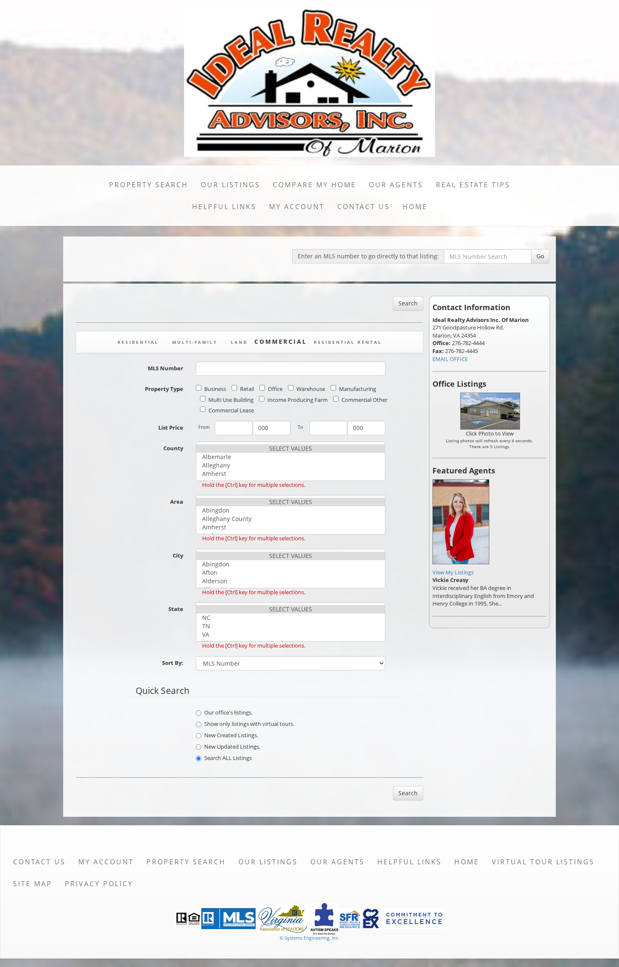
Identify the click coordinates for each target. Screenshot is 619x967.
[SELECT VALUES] (290, 448)
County (173, 448)
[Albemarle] (290, 457)
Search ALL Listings (228, 758)
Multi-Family (194, 342)
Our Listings (230, 184)
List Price (170, 427)
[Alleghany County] (290, 519)
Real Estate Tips (473, 184)
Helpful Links (224, 206)
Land (239, 342)
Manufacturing (357, 389)
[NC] (290, 618)
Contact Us (363, 206)
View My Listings (453, 572)
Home (415, 206)
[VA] (290, 634)
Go (540, 256)
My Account (297, 206)
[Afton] (290, 573)
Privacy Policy (99, 883)
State (175, 609)
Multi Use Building (230, 400)
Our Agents (396, 184)
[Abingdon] (290, 510)
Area (176, 501)
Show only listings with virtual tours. (249, 724)
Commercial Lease (231, 410)
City (178, 555)
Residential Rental (348, 342)
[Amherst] (290, 474)
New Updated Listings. (232, 746)
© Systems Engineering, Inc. (309, 938)
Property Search (148, 184)
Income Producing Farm (297, 400)
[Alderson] (290, 581)
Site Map (32, 883)
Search (408, 303)
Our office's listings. (228, 712)
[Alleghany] (290, 465)
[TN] (290, 626)
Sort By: (172, 663)
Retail (247, 389)
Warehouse (310, 389)
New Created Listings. (231, 735)
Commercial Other (364, 400)
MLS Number (165, 368)
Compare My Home (314, 184)
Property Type (164, 389)
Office (275, 389)
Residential (138, 342)
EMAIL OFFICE (450, 359)
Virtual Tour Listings (543, 861)
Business (215, 389)
